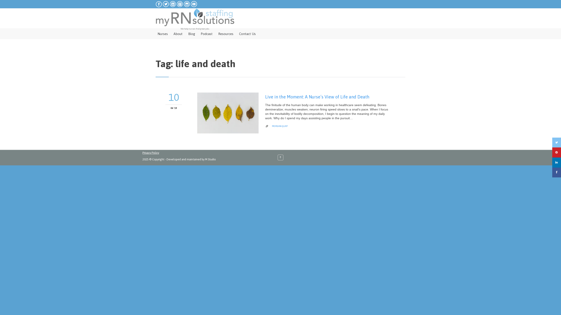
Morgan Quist (280, 126)
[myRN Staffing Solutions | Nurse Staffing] (195, 17)
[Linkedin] (556, 163)
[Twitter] (556, 143)
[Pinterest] (556, 152)
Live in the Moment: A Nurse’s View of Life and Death (317, 96)
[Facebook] (556, 173)
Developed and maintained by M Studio (191, 159)
